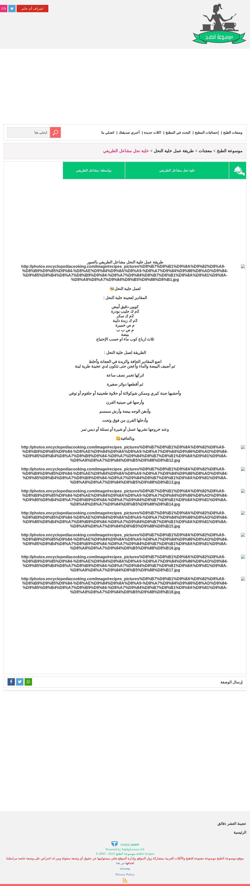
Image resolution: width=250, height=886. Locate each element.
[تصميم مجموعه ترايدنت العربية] (125, 844)
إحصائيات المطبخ (207, 132)
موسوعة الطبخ (229, 151)
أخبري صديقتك (129, 132)
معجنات (205, 151)
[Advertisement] (125, 88)
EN (3, 8)
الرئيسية (240, 832)
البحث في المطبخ (178, 132)
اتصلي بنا (107, 132)
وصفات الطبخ (232, 132)
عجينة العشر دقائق (232, 823)
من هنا (120, 863)
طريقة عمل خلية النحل (174, 151)
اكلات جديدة (152, 132)
